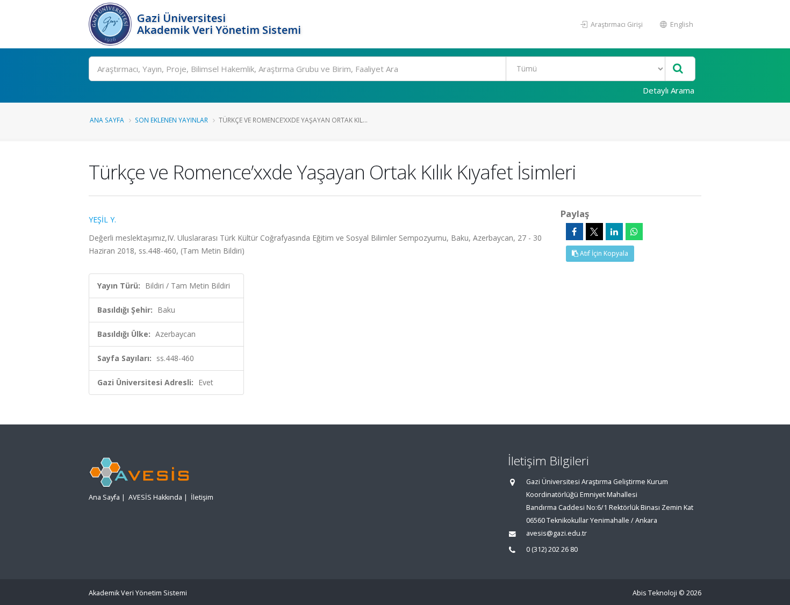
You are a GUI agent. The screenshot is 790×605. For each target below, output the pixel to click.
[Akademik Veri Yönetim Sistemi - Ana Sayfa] (111, 24)
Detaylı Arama (668, 90)
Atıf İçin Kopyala (603, 253)
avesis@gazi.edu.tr (556, 533)
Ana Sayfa (107, 120)
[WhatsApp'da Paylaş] (634, 231)
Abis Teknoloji (655, 592)
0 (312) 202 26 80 (552, 549)
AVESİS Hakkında (155, 497)
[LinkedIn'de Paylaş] (614, 231)
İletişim (202, 497)
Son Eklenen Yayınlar (171, 120)
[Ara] (678, 69)
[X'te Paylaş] (594, 231)
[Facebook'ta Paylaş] (574, 231)
